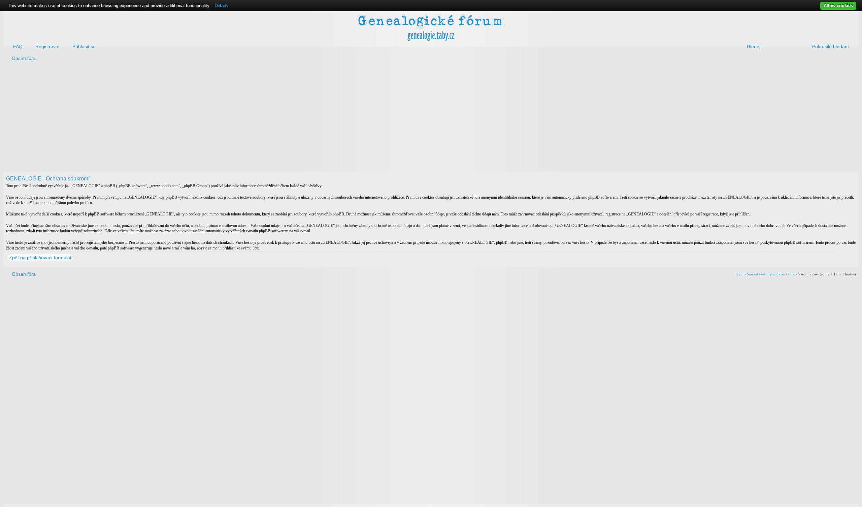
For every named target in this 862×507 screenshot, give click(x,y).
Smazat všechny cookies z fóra (771, 274)
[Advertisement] (206, 118)
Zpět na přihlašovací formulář (40, 257)
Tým (739, 274)
